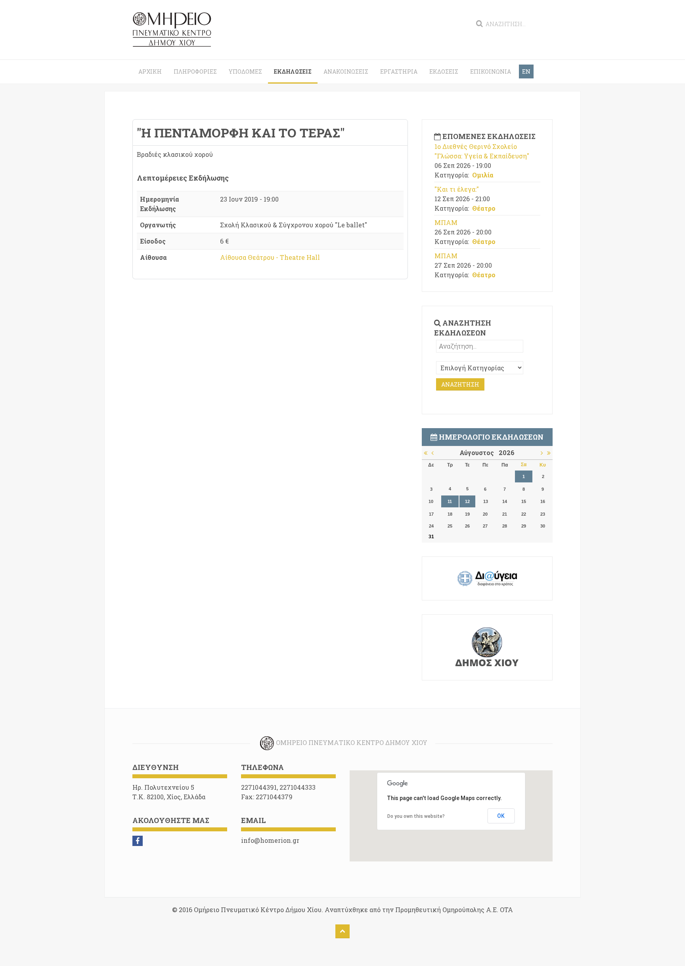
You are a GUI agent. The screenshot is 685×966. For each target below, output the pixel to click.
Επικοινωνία (490, 71)
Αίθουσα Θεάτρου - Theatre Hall (270, 257)
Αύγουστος (479, 452)
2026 (507, 452)
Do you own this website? (416, 816)
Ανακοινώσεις (345, 71)
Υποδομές (245, 71)
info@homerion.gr (270, 840)
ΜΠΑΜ (445, 222)
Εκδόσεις (443, 71)
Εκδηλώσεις (293, 71)
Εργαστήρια (398, 71)
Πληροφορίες (195, 71)
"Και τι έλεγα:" (456, 189)
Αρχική (150, 71)
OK (501, 816)
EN (526, 71)
